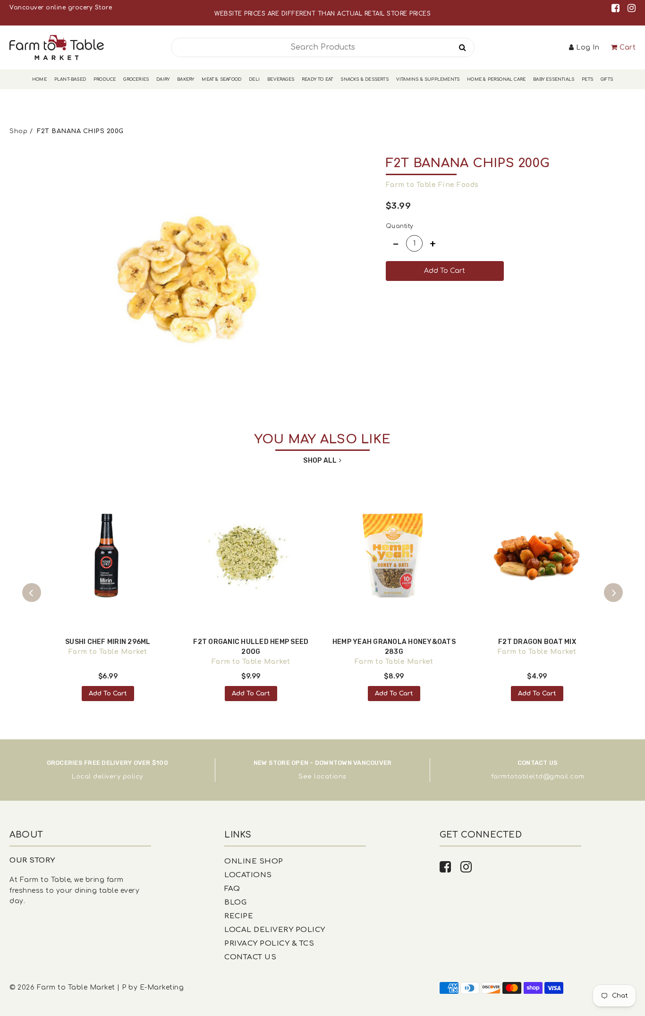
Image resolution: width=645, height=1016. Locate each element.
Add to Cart (108, 693)
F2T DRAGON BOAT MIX (537, 642)
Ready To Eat (317, 79)
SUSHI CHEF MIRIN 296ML (108, 642)
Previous (31, 592)
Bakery (185, 79)
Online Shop (253, 861)
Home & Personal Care (496, 79)
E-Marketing (162, 987)
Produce (104, 79)
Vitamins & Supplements (427, 79)
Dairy (163, 79)
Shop (18, 131)
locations (330, 776)
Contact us (250, 957)
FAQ (232, 889)
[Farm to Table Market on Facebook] (617, 8)
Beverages (280, 79)
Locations (248, 875)
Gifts (607, 79)
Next (613, 592)
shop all (320, 461)
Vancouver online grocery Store (60, 7)
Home (39, 79)
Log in (587, 47)
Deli (254, 79)
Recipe (238, 916)
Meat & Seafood (221, 79)
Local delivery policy (107, 776)
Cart (628, 47)
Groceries (136, 79)
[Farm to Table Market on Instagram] (632, 8)
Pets (587, 79)
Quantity (400, 226)
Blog (235, 902)
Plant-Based (70, 79)
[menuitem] (39, 79)
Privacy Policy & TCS (269, 944)
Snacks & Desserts (364, 79)
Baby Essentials (553, 79)
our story (32, 860)
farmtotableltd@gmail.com (538, 776)
